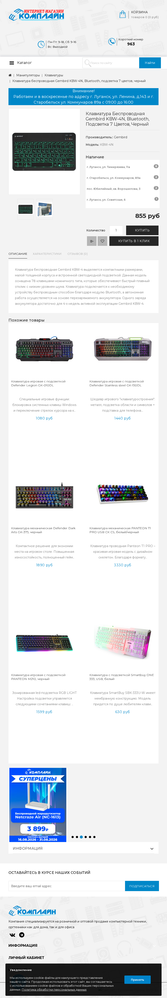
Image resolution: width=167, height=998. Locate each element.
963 (131, 44)
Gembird (120, 137)
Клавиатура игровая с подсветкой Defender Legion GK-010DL (38, 383)
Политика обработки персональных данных (54, 989)
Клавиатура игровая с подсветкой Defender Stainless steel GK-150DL (116, 383)
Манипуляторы (28, 75)
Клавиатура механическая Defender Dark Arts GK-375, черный (43, 530)
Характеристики (47, 253)
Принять (137, 979)
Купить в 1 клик (134, 241)
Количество (95, 230)
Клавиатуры (54, 75)
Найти (150, 63)
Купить (142, 230)
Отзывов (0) (77, 253)
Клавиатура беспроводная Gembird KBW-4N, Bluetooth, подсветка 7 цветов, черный (79, 81)
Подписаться (142, 886)
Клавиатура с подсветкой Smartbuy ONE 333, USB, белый (121, 677)
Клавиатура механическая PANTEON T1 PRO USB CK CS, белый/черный (120, 530)
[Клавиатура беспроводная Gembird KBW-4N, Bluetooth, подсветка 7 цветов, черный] (25, 209)
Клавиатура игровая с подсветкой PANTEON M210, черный (38, 677)
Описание (17, 253)
